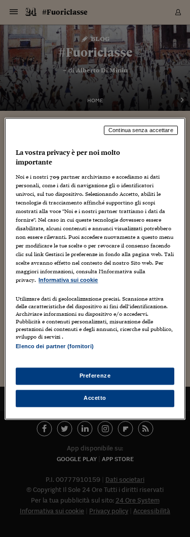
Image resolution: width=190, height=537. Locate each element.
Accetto (95, 398)
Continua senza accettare (140, 130)
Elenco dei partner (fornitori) (54, 346)
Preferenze (95, 376)
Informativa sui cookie (68, 280)
